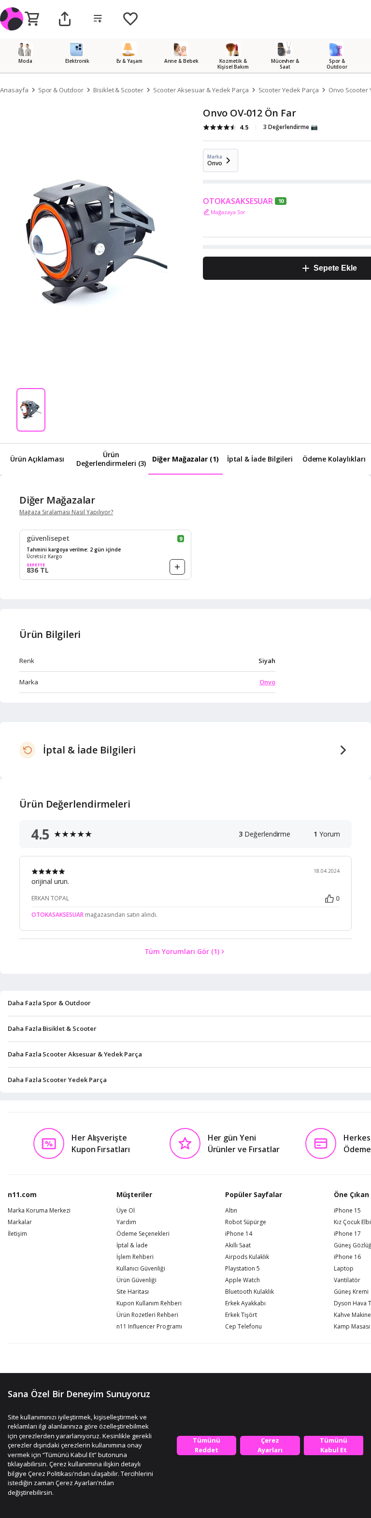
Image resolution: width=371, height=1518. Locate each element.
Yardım (126, 1222)
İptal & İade (132, 1245)
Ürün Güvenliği (136, 1280)
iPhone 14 (238, 1234)
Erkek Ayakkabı (245, 1303)
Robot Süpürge (245, 1222)
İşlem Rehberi (135, 1257)
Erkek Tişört (241, 1315)
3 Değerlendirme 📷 (290, 127)
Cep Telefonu (243, 1326)
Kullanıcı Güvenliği (140, 1268)
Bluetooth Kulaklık (249, 1292)
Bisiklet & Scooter (118, 90)
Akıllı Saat (238, 1245)
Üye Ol (125, 1210)
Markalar (20, 1222)
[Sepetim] (32, 19)
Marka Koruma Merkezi (39, 1210)
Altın (231, 1210)
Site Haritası (132, 1292)
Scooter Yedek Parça (288, 90)
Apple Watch (242, 1280)
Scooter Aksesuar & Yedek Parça (201, 90)
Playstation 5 (242, 1268)
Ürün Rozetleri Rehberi (147, 1315)
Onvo (267, 682)
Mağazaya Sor (228, 212)
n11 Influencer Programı (149, 1326)
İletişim (17, 1234)
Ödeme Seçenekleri (143, 1234)
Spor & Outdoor (61, 90)
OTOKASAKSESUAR (238, 201)
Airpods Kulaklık (247, 1257)
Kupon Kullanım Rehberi (149, 1303)
